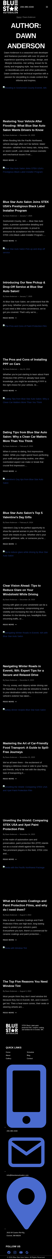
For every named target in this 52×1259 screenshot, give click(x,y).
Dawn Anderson (11, 135)
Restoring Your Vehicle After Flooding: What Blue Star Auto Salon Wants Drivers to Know (24, 126)
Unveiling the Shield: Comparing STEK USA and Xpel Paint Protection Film (25, 825)
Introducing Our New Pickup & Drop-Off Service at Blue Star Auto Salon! (24, 287)
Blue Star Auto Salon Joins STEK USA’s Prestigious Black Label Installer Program (26, 206)
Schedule (30, 1052)
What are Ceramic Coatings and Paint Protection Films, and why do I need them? (25, 905)
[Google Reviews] (27, 1252)
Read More (10, 160)
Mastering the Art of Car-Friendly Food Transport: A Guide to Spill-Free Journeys (26, 748)
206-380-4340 (27, 7)
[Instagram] (15, 1252)
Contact (30, 1058)
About (8, 1055)
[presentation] (26, 101)
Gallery (8, 1058)
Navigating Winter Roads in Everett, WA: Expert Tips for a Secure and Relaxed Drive (23, 671)
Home (8, 1052)
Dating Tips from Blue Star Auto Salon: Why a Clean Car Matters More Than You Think (25, 437)
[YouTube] (21, 1252)
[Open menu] (47, 7)
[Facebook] (9, 1252)
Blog (28, 1055)
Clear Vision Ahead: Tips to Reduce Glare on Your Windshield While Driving (22, 590)
